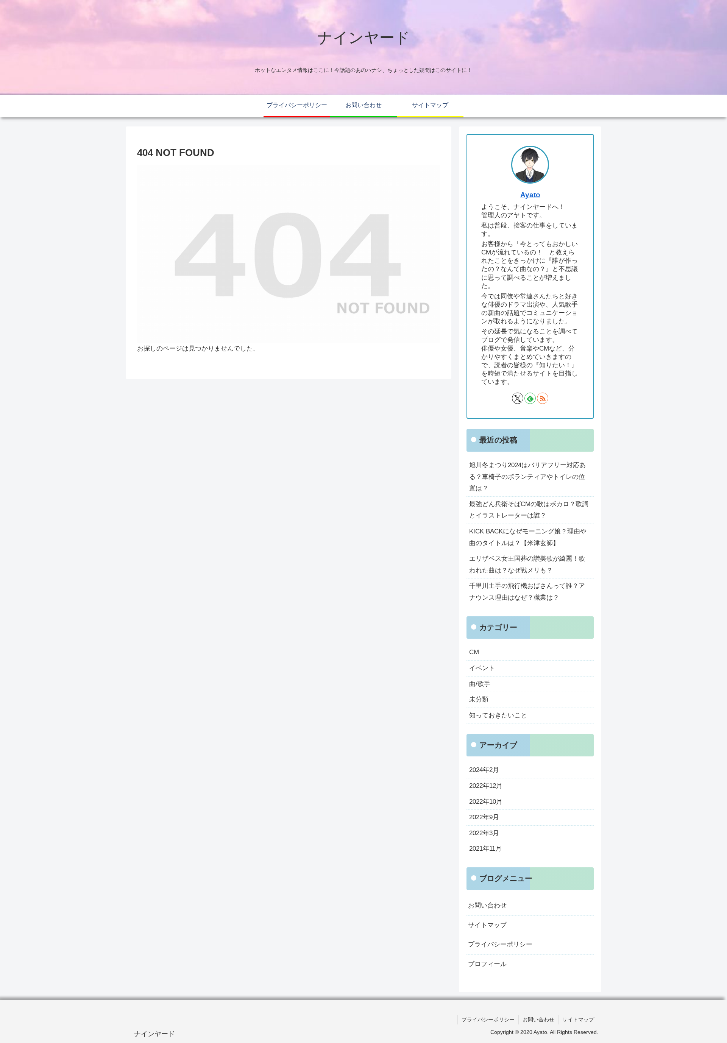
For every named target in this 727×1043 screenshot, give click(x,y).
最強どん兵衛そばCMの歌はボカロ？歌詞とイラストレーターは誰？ (528, 509)
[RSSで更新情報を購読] (542, 398)
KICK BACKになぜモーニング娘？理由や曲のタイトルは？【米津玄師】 (528, 537)
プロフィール (487, 964)
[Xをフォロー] (517, 398)
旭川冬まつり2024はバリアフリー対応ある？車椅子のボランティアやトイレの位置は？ (527, 476)
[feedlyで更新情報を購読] (530, 398)
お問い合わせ (487, 905)
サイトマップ (487, 925)
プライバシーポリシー (500, 944)
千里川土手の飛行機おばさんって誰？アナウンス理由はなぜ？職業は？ (527, 591)
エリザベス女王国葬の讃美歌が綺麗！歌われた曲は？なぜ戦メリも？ (527, 564)
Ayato (530, 195)
